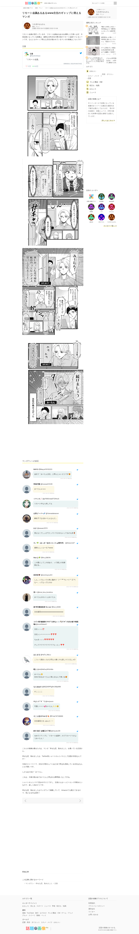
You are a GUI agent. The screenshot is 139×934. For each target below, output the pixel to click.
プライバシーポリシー (96, 906)
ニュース (103, 44)
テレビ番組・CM (96, 82)
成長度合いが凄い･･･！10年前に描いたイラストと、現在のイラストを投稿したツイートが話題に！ (108, 41)
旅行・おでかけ (41, 913)
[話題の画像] (32, 3)
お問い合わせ (93, 914)
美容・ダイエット (106, 75)
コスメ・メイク (93, 76)
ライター (91, 912)
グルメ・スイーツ (28, 915)
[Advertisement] (52, 443)
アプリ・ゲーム (105, 54)
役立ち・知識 (94, 85)
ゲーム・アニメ (67, 913)
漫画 (24, 913)
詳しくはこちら (107, 120)
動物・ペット (41, 915)
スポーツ (40, 906)
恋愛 (102, 33)
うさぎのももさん (38, 24)
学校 (53, 906)
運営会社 (91, 909)
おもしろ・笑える (28, 906)
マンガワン (30, 883)
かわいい (93, 71)
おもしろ (93, 89)
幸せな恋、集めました (44, 883)
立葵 (56, 883)
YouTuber (30, 913)
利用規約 (91, 903)
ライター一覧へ (109, 226)
